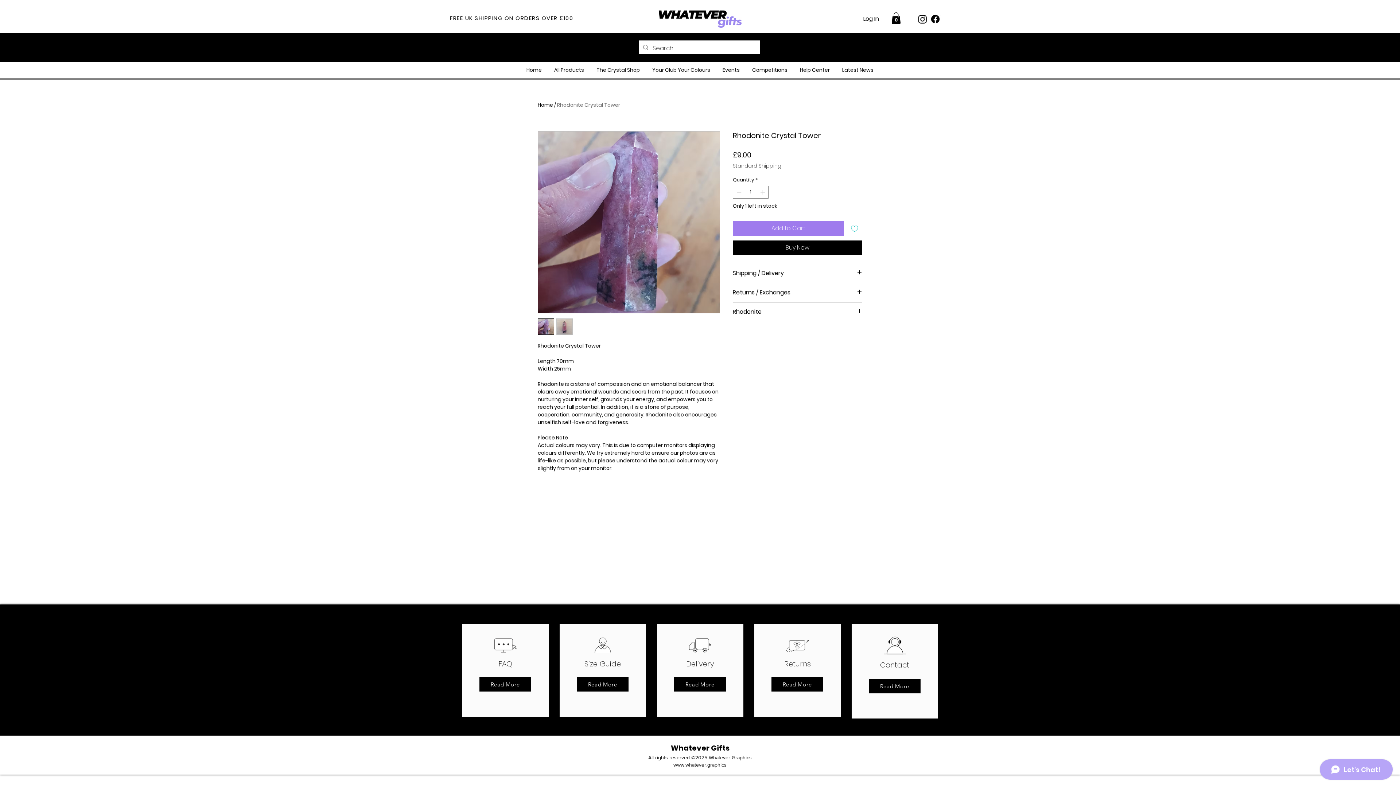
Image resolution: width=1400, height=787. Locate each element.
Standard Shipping (757, 166)
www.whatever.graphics (700, 765)
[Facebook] (935, 19)
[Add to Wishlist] (854, 228)
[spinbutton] (751, 192)
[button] (896, 18)
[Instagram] (922, 19)
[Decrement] (738, 192)
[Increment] (763, 192)
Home (545, 105)
